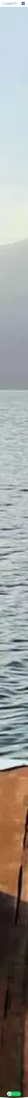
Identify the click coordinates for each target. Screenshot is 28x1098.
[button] (23, 3)
